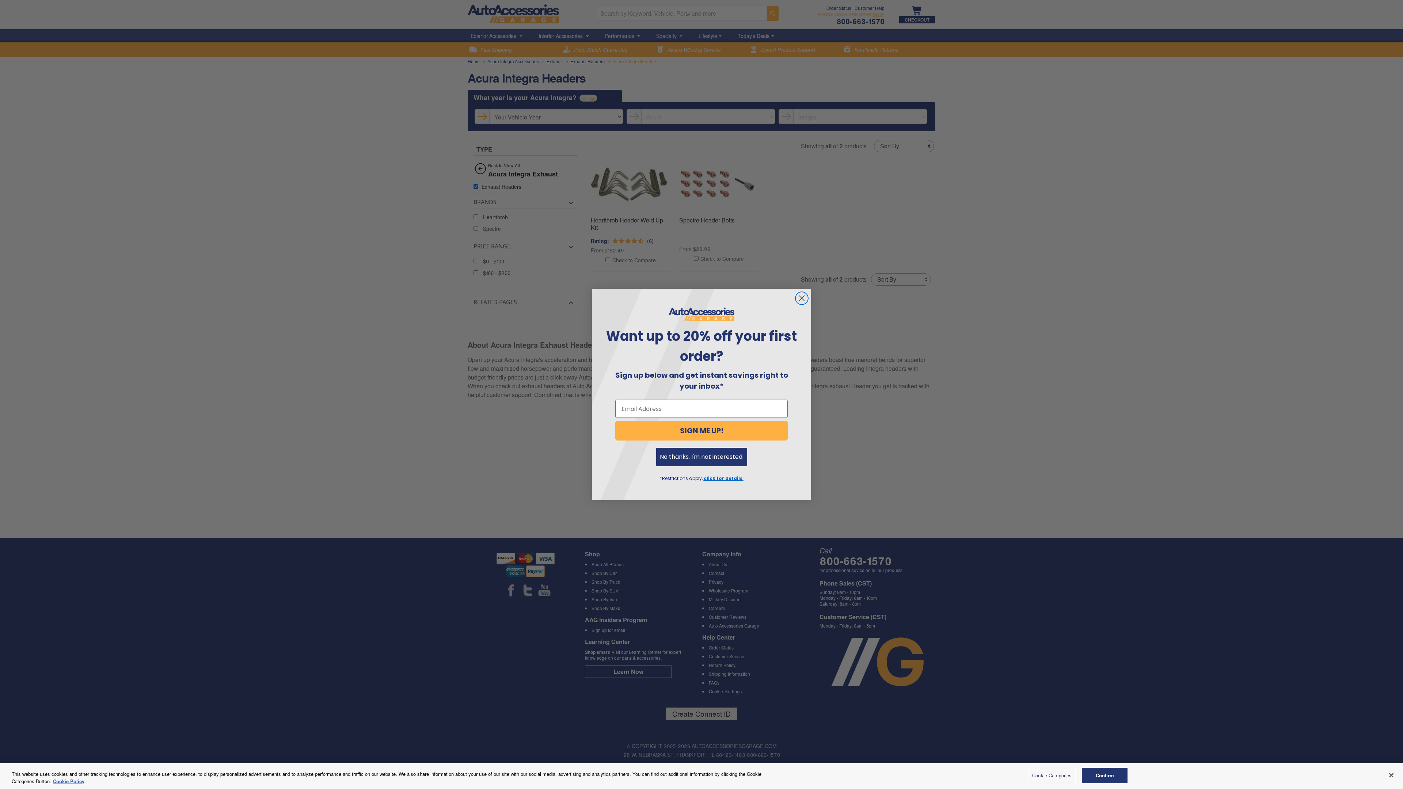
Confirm (1105, 775)
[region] (701, 776)
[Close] (1391, 775)
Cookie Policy (68, 781)
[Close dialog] (801, 298)
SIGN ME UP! (701, 431)
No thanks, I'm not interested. (702, 457)
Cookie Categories (1052, 775)
